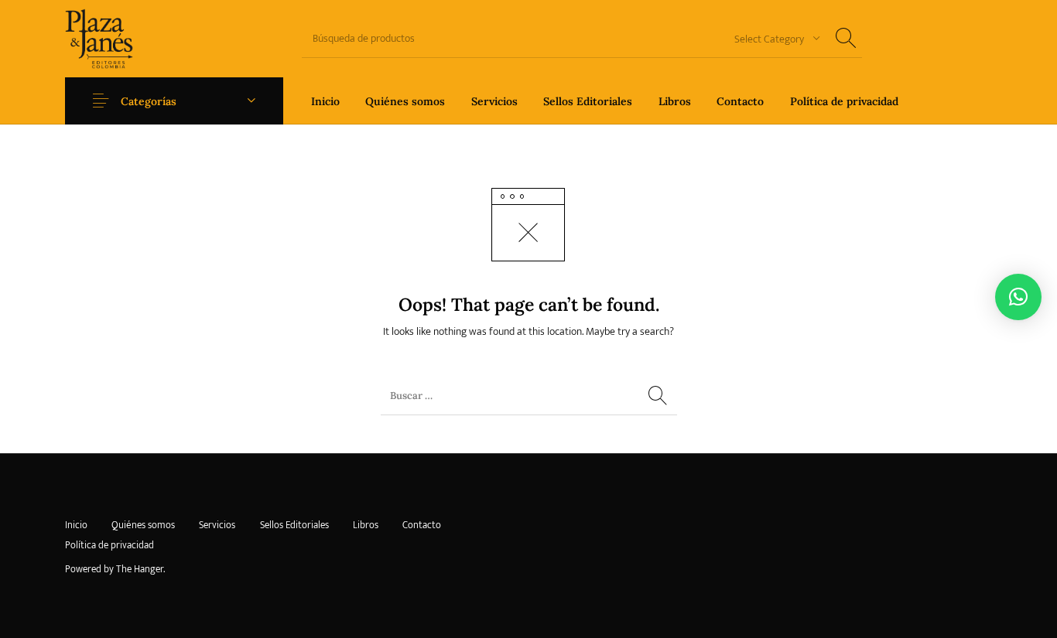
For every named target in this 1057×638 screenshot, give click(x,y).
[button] (1018, 297)
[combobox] (771, 38)
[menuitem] (325, 101)
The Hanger (139, 569)
